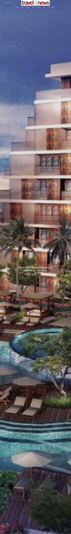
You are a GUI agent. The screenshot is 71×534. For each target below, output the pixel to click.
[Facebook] (6, 2)
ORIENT (28, 7)
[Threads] (9, 2)
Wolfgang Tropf (33, 273)
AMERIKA (38, 7)
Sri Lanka (35, 264)
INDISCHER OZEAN (51, 7)
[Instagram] (7, 2)
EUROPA (17, 7)
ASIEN (33, 7)
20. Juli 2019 (39, 273)
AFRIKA (44, 7)
